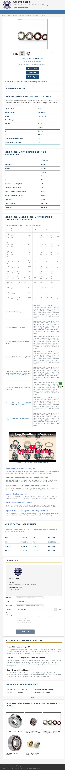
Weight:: (7, 124)
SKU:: (7, 116)
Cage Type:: (8, 199)
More (33, 698)
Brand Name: (9, 109)
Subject (9, 605)
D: (5, 131)
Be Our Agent (32, 77)
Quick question (8, 611)
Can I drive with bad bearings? (19, 670)
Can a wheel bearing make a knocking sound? (26, 658)
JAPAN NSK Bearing (18, 15)
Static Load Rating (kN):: (13, 142)
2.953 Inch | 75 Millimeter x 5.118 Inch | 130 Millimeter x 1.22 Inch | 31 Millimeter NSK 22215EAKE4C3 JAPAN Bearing (18, 373)
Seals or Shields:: (10, 203)
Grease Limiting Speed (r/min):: (15, 192)
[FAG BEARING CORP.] (7, 4)
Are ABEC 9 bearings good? (18, 647)
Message (9, 615)
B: (5, 135)
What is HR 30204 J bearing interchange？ (32, 64)
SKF (34, 538)
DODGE (35, 551)
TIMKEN (8, 546)
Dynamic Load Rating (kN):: (14, 138)
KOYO (35, 546)
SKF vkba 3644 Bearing (13, 312)
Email (8, 597)
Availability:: (9, 120)
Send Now (25, 632)
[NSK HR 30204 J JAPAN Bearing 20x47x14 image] (32, 34)
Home (3, 15)
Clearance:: (8, 207)
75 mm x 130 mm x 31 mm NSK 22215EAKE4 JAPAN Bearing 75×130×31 (18, 404)
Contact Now (32, 68)
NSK (6, 538)
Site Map (18, 766)
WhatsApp (32, 73)
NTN (6, 542)
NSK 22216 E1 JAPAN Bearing (15, 327)
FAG (34, 542)
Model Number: (10, 112)
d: (5, 127)
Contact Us (12, 766)
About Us (5, 766)
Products (9, 15)
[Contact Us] (60, 385)
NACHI (7, 551)
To (8, 601)
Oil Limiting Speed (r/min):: (14, 195)
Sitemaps (24, 766)
